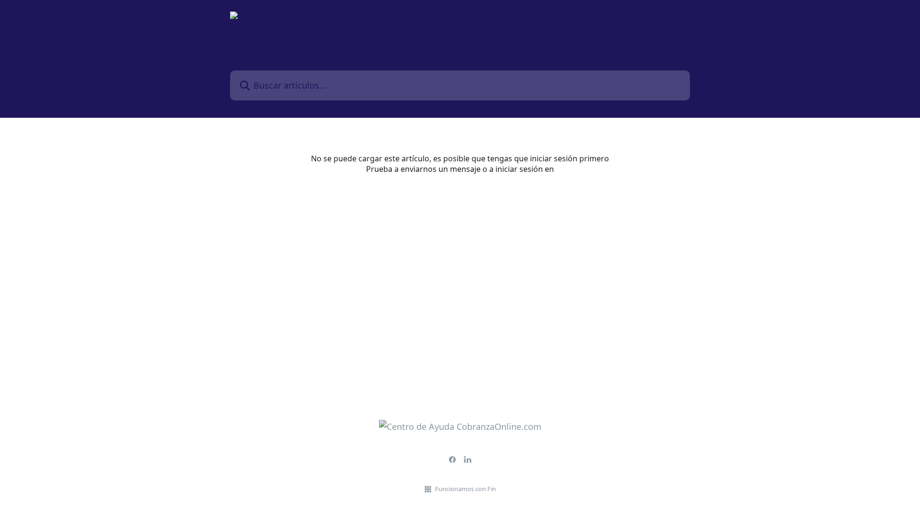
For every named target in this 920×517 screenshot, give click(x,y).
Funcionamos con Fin (465, 488)
